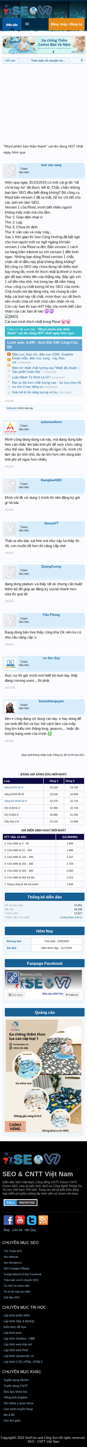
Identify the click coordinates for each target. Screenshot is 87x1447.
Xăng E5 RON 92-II (15, 801)
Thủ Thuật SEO (13, 1251)
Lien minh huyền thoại (18, 1409)
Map (7, 1230)
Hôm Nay (44, 931)
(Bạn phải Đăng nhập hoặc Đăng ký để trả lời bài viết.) (53, 754)
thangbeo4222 (51, 480)
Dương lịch (14, 941)
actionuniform (51, 422)
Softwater (11, 408)
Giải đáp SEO (12, 1297)
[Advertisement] (43, 101)
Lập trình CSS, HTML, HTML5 (23, 1362)
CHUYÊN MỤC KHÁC (21, 1372)
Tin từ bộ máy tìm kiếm (17, 1291)
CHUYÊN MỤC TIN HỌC (24, 1307)
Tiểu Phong (51, 615)
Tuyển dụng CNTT (16, 1386)
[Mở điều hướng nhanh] (81, 60)
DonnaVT (51, 523)
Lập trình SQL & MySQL (19, 1321)
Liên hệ (17, 1230)
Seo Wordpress (13, 1262)
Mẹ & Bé (9, 1415)
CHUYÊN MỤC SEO (20, 1243)
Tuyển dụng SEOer (16, 1380)
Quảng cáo (45, 1012)
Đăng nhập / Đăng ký (66, 24)
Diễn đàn (12, 24)
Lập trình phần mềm (17, 1315)
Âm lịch (11, 947)
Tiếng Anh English (16, 1397)
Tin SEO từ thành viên (16, 1285)
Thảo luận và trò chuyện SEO (21, 1280)
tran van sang (51, 165)
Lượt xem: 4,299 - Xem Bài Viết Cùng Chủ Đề (42, 345)
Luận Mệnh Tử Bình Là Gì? (31, 377)
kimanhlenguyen (51, 701)
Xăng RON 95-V (13, 787)
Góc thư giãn (12, 1420)
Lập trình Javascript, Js (19, 1356)
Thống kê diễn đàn (45, 897)
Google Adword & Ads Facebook (23, 1274)
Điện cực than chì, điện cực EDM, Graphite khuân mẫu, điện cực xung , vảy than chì (42, 358)
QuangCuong (51, 566)
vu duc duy (51, 658)
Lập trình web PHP (16, 1350)
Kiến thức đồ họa (15, 1327)
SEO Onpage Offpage (16, 1268)
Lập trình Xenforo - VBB (19, 1338)
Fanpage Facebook (45, 963)
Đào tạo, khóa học (16, 1391)
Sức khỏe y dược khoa (18, 1403)
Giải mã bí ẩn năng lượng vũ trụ (34, 392)
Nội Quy (30, 1230)
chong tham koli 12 (71, 917)
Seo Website (11, 1256)
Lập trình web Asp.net (18, 1344)
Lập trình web (13, 1333)
